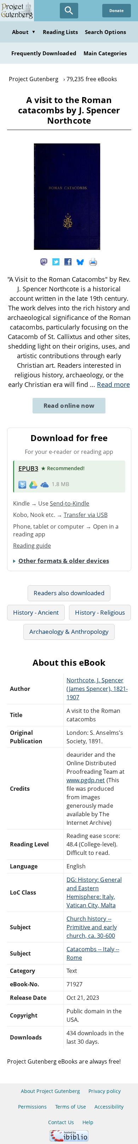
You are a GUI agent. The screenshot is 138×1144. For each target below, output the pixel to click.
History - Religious (100, 612)
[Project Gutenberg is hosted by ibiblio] (69, 1139)
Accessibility (109, 1106)
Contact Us (61, 1122)
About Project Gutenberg (50, 1091)
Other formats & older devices (63, 561)
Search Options (105, 31)
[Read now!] (67, 248)
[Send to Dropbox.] (22, 484)
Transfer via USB (86, 515)
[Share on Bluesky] (80, 261)
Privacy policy (104, 1091)
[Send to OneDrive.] (44, 484)
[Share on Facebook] (67, 261)
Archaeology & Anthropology (69, 631)
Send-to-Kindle (70, 503)
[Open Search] (69, 10)
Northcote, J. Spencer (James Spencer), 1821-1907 (97, 688)
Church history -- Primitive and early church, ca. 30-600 (92, 927)
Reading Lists (60, 31)
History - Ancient (36, 612)
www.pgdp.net (86, 780)
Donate (116, 10)
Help (87, 1122)
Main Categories (105, 53)
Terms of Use (70, 1106)
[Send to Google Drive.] (33, 484)
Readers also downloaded (69, 593)
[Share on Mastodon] (43, 261)
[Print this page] (93, 261)
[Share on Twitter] (55, 261)
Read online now (69, 405)
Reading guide (32, 546)
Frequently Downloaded (43, 53)
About (23, 31)
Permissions (32, 1106)
